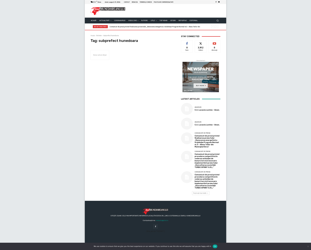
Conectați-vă (201, 42)
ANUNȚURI (198, 107)
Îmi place (187, 42)
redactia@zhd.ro (162, 220)
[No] (308, 246)
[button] (217, 20)
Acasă (93, 35)
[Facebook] (216, 2)
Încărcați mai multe (199, 193)
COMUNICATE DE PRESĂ (202, 133)
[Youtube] (218, 2)
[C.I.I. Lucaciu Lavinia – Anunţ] (187, 109)
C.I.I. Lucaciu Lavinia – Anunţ (207, 110)
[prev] (212, 26)
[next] (216, 26)
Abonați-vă (214, 42)
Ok (215, 246)
